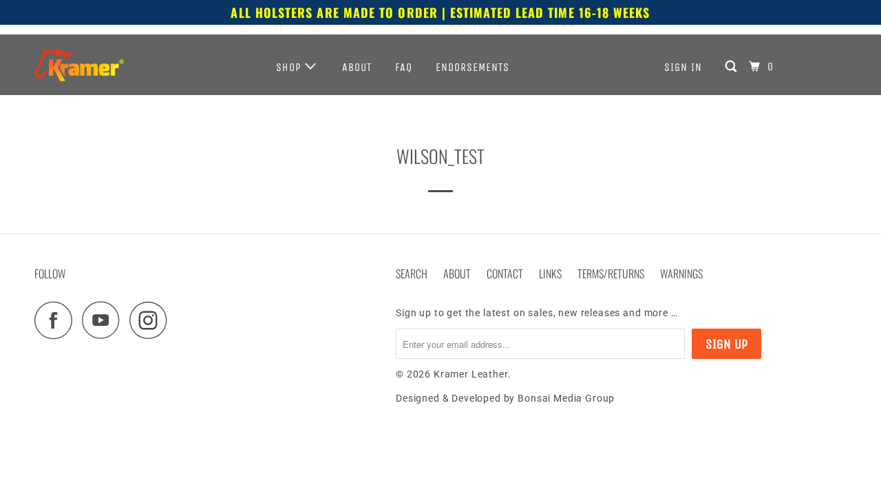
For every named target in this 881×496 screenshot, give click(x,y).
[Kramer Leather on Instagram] (152, 320)
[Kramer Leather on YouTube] (104, 320)
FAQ (403, 67)
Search (411, 273)
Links (550, 273)
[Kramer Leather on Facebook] (57, 320)
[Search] (732, 67)
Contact (505, 273)
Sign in (683, 67)
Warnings (681, 273)
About (357, 67)
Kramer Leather (471, 374)
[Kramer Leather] (79, 65)
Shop (290, 67)
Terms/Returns (610, 273)
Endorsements (472, 67)
